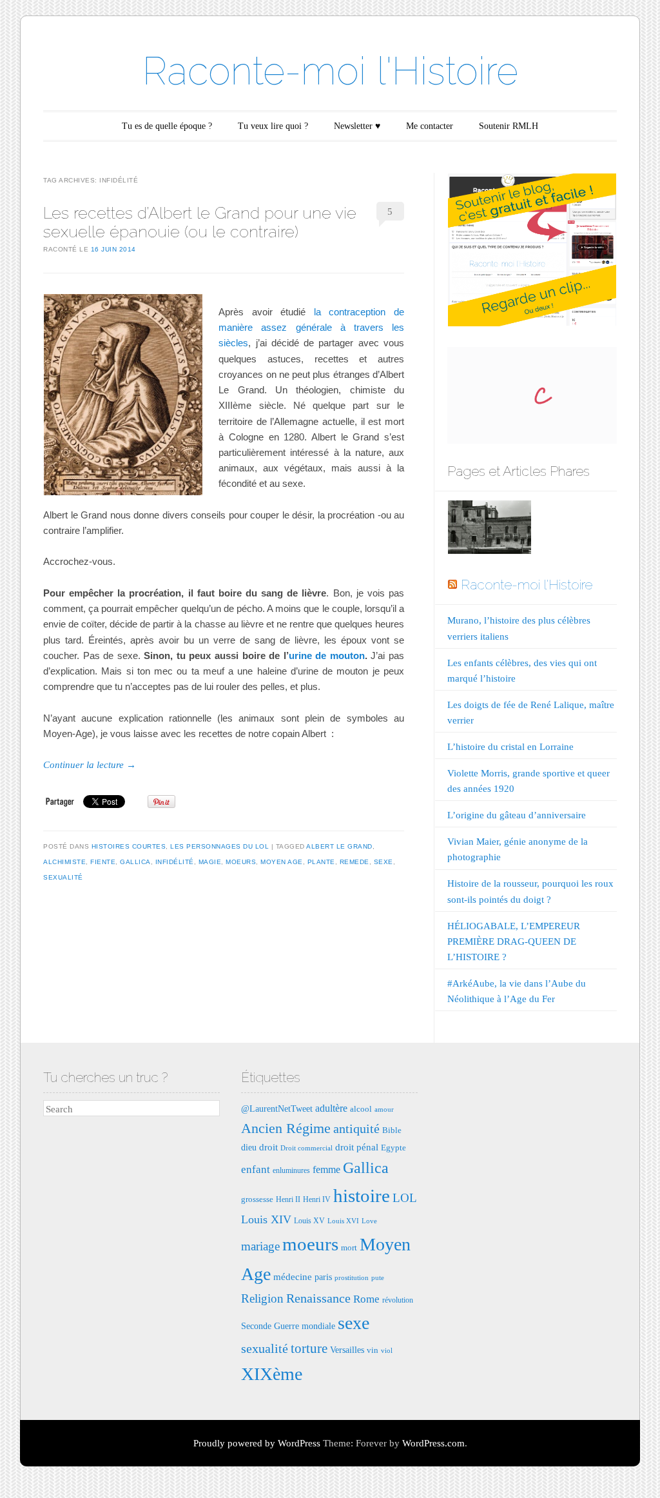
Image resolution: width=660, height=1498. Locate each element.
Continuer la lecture (89, 765)
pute (377, 1277)
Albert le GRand (339, 846)
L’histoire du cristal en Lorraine (510, 747)
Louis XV (309, 1220)
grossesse (257, 1199)
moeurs (241, 861)
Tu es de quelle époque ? (167, 126)
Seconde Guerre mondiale (288, 1326)
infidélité (174, 861)
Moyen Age (281, 861)
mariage (260, 1246)
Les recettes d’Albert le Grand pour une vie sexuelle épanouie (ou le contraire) (199, 222)
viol (387, 1350)
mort (349, 1247)
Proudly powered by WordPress (256, 1443)
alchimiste (64, 861)
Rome (366, 1299)
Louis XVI (343, 1221)
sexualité (63, 877)
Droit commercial (306, 1148)
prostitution (352, 1277)
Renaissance (318, 1298)
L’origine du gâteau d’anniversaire (516, 815)
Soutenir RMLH (508, 126)
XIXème (271, 1374)
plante (321, 861)
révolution (397, 1300)
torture (309, 1348)
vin (372, 1350)
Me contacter (429, 126)
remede (354, 861)
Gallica (135, 861)
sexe (383, 861)
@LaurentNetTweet (277, 1108)
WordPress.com (433, 1443)
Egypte (393, 1147)
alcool (361, 1109)
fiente (102, 861)
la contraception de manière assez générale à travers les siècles (311, 327)
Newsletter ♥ (357, 126)
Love (369, 1221)
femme (326, 1169)
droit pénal (356, 1146)
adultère (331, 1108)
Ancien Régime (286, 1128)
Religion (262, 1298)
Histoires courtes (129, 846)
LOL (405, 1198)
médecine (292, 1276)
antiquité (356, 1128)
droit (268, 1146)
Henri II (288, 1199)
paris (323, 1277)
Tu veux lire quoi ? (273, 126)
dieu (249, 1147)
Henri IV (317, 1199)
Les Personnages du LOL (219, 846)
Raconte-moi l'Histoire (330, 71)
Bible (392, 1130)
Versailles (347, 1350)
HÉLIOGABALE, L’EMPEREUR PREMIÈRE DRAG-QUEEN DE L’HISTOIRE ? (513, 941)
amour (384, 1109)
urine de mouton (327, 655)
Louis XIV (266, 1219)
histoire (361, 1195)
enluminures (291, 1170)
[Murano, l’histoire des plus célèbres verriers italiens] (489, 530)
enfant (255, 1169)
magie (210, 861)
